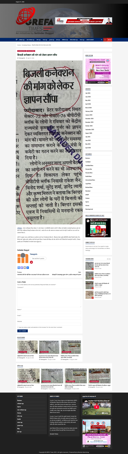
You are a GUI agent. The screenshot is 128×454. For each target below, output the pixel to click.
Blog (18, 428)
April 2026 (88, 104)
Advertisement (90, 39)
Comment (20, 287)
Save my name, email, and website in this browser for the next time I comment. (40, 327)
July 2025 (87, 137)
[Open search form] (101, 39)
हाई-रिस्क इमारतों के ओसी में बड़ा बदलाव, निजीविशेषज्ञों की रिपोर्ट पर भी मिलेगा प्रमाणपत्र (89, 275)
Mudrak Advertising (83, 452)
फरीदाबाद (19, 228)
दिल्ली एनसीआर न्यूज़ (74, 39)
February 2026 (89, 111)
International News (90, 180)
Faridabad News (22, 51)
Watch (109, 39)
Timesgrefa (22, 58)
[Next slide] (110, 259)
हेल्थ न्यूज (58, 39)
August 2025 (88, 133)
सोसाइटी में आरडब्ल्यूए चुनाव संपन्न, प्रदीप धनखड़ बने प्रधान (66, 273)
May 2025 (87, 144)
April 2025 (88, 148)
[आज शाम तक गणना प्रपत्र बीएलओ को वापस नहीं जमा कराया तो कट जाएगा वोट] (49, 347)
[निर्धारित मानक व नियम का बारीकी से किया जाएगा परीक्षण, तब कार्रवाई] (71, 347)
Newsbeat (87, 191)
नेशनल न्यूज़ (82, 39)
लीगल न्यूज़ (39, 39)
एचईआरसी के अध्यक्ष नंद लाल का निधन (25, 356)
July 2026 (87, 93)
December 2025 (89, 118)
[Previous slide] (108, 259)
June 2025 (88, 140)
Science (87, 198)
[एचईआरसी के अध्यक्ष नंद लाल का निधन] (27, 347)
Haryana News (31, 51)
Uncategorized (89, 209)
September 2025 (89, 129)
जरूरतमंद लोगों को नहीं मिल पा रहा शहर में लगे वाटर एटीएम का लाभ (33, 273)
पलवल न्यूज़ (45, 39)
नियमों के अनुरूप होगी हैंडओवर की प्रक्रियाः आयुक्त (89, 266)
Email (19, 315)
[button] (17, 39)
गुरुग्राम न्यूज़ (51, 39)
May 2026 (87, 100)
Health (19, 419)
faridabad (87, 162)
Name (19, 309)
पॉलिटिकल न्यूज (65, 39)
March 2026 (88, 108)
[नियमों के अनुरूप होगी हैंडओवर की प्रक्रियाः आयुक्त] (99, 376)
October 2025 (89, 126)
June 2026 (88, 97)
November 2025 (89, 122)
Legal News (88, 184)
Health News (88, 176)
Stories (87, 205)
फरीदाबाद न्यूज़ (21, 39)
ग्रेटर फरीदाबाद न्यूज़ (30, 39)
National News (89, 187)
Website (19, 321)
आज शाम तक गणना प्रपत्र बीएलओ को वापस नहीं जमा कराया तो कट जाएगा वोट (48, 356)
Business (87, 158)
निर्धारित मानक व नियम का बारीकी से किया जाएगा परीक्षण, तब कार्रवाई (70, 356)
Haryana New (88, 169)
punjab (87, 194)
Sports (87, 202)
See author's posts (38, 258)
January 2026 (88, 115)
